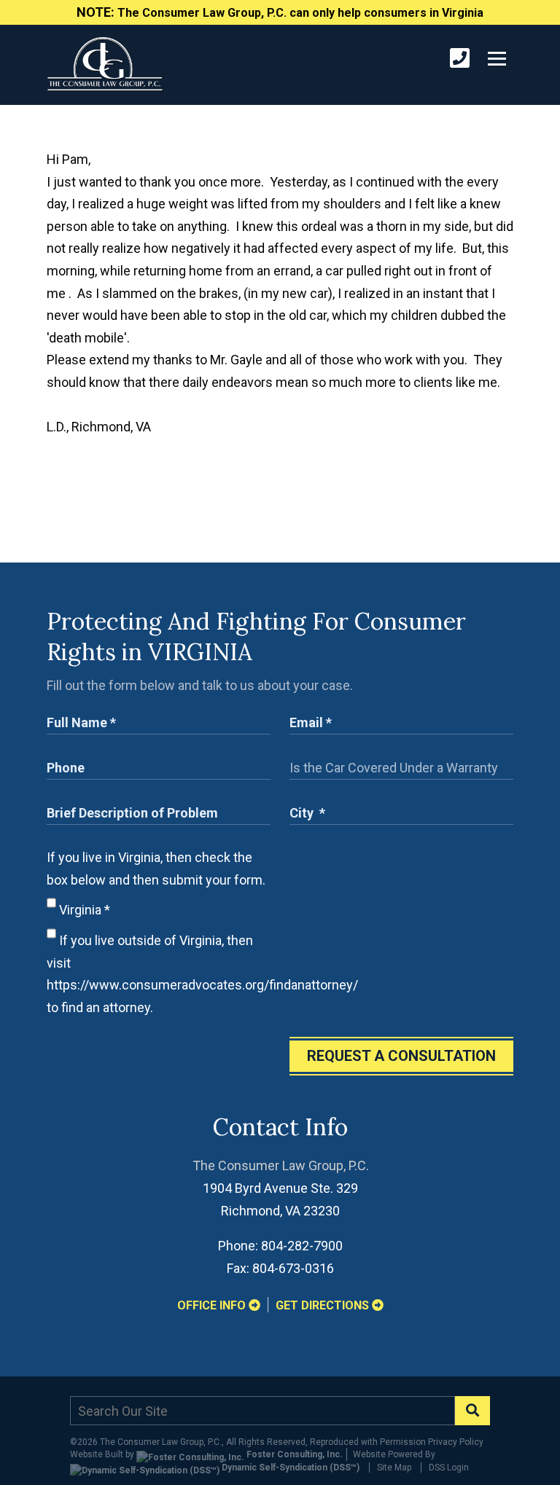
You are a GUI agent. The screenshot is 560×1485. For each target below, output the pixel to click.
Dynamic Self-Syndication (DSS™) (289, 1467)
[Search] (472, 1410)
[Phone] (460, 59)
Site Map (394, 1467)
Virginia (83, 909)
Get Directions (324, 1305)
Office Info (213, 1305)
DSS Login (449, 1467)
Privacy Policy (455, 1442)
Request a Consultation (401, 1056)
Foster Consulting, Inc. (293, 1454)
